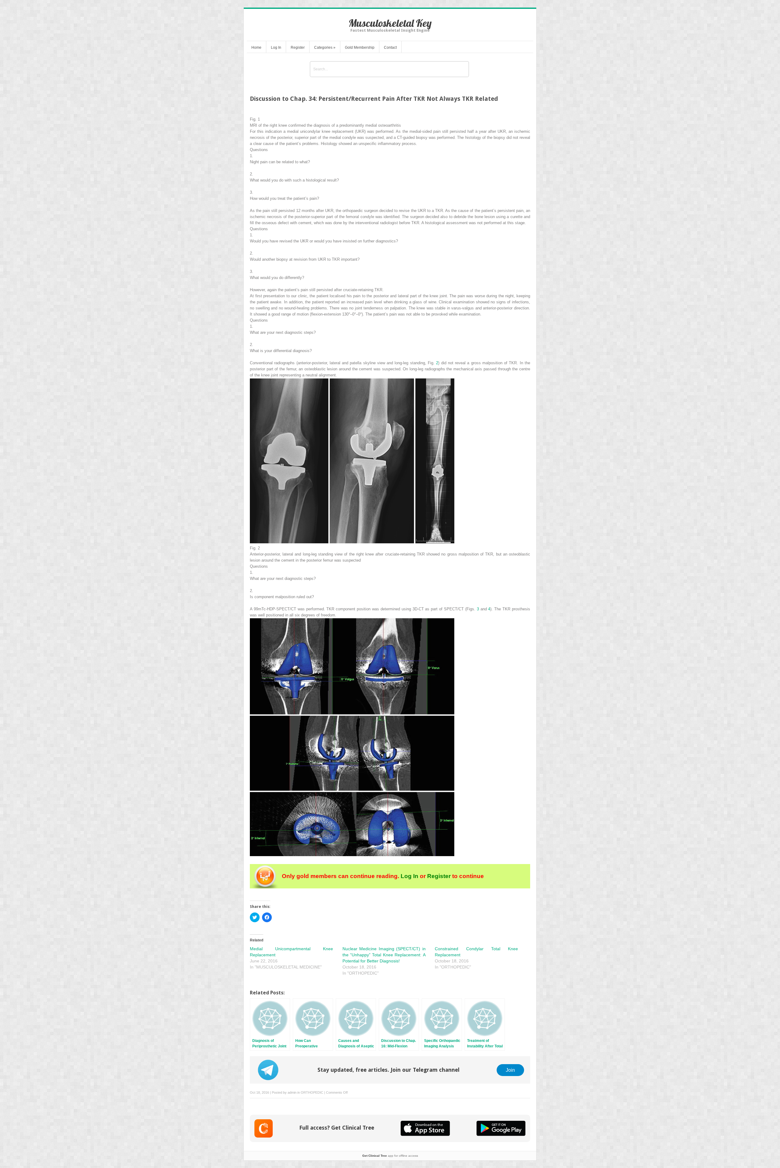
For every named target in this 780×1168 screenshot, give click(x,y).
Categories (324, 47)
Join (510, 1070)
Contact (390, 47)
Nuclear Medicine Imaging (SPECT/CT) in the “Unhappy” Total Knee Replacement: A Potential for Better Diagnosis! (384, 954)
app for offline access (390, 1155)
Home (256, 47)
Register (298, 47)
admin (292, 1092)
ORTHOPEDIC (312, 1092)
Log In (276, 47)
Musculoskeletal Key (390, 23)
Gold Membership (359, 47)
